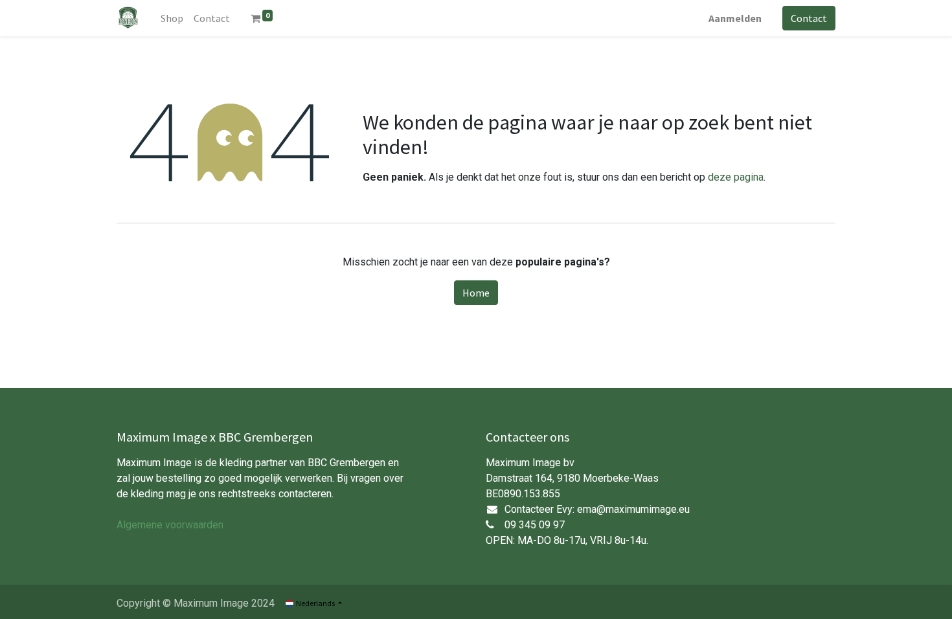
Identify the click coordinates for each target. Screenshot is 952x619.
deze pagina (736, 177)
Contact (809, 18)
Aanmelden (735, 18)
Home (476, 292)
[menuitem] (171, 18)
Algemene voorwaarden (170, 525)
